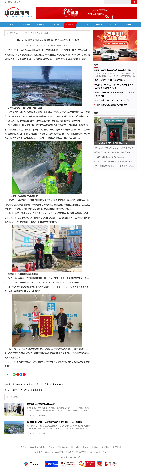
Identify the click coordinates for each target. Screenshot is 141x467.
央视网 (23, 447)
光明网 (52, 447)
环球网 (95, 447)
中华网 (86, 447)
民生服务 (69, 24)
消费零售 (98, 24)
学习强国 (75, 447)
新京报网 (117, 447)
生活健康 (113, 24)
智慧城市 (55, 24)
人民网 (42, 447)
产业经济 (84, 24)
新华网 (33, 447)
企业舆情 (128, 24)
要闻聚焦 (26, 24)
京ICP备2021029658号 (70, 457)
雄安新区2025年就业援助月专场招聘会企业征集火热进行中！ (39, 384)
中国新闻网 (63, 447)
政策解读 (40, 24)
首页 (11, 24)
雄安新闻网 (33, 33)
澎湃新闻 (105, 447)
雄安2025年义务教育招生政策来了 (27, 390)
